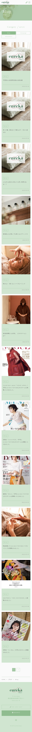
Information (8, 36)
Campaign (23, 33)
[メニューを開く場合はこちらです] (29, 2)
